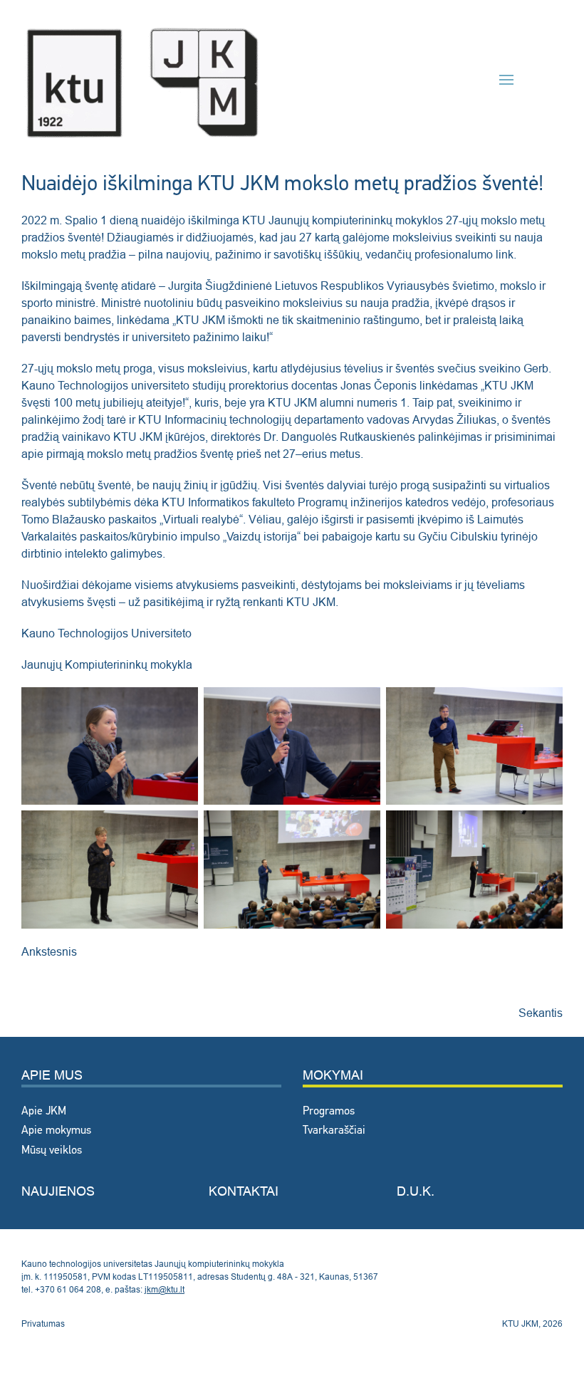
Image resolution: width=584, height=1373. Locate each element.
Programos (329, 1111)
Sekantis (540, 1012)
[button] (506, 79)
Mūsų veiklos (51, 1151)
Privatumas (43, 1323)
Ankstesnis (49, 951)
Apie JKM (43, 1111)
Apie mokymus (56, 1131)
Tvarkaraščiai (334, 1131)
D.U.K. (415, 1191)
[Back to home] (142, 79)
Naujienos (58, 1191)
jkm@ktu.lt (164, 1289)
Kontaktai (243, 1191)
